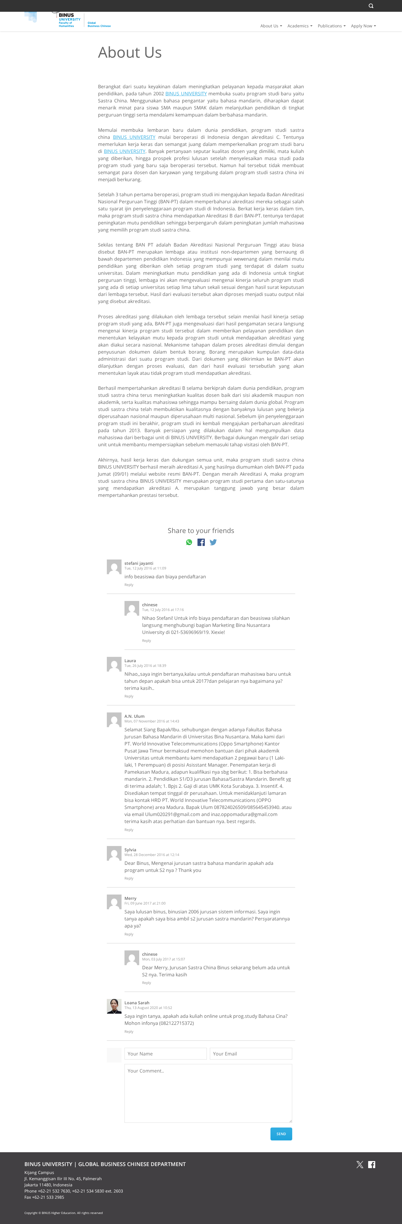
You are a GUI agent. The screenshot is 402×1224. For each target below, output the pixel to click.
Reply (128, 585)
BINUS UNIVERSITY (186, 93)
